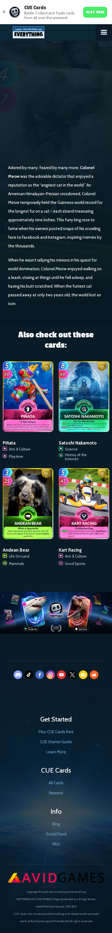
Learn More (56, 751)
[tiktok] (28, 674)
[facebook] (39, 674)
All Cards (56, 782)
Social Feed (56, 834)
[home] (48, 31)
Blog (56, 824)
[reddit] (94, 674)
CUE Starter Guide (56, 741)
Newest (56, 793)
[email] (83, 674)
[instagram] (50, 674)
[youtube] (61, 674)
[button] (104, 32)
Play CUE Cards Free (56, 731)
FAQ (56, 844)
